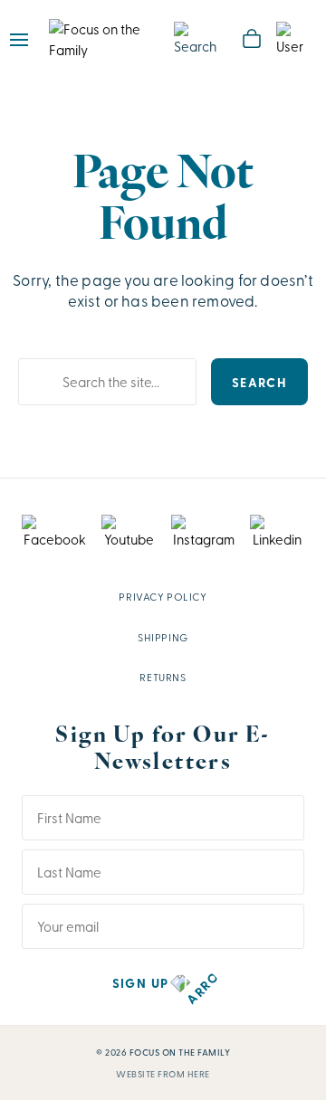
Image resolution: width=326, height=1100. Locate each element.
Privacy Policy (162, 596)
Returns (162, 676)
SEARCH (259, 382)
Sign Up (140, 982)
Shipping (163, 637)
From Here (184, 1073)
